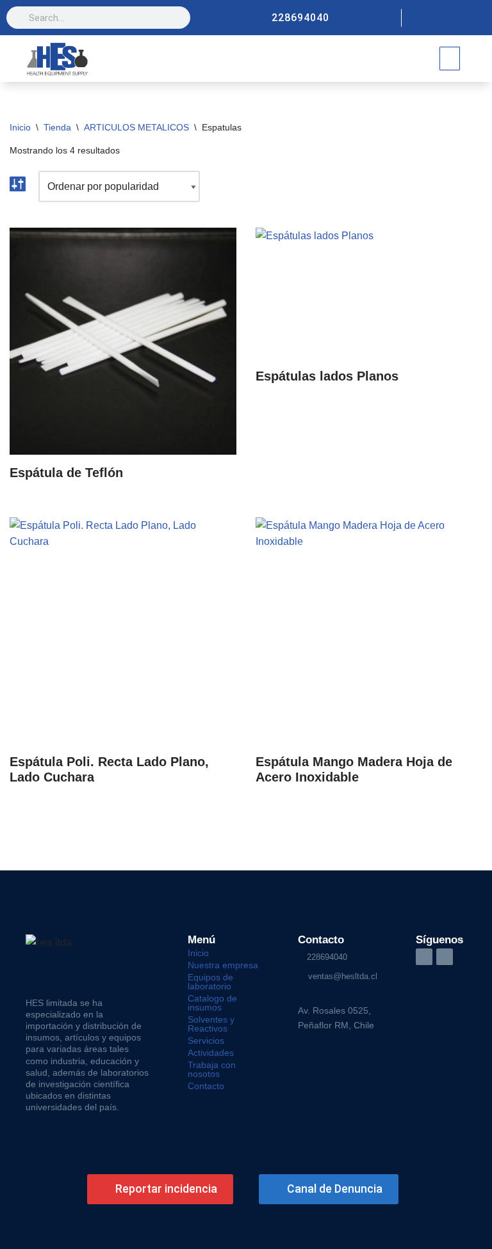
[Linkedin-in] (424, 956)
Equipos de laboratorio (210, 981)
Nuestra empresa (223, 965)
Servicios (206, 1040)
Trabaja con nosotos (212, 1069)
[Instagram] (455, 18)
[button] (449, 58)
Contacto (206, 1086)
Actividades (211, 1053)
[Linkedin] (477, 18)
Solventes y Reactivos (211, 1023)
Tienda (57, 127)
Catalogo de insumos (212, 1002)
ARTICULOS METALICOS (136, 127)
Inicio (20, 127)
